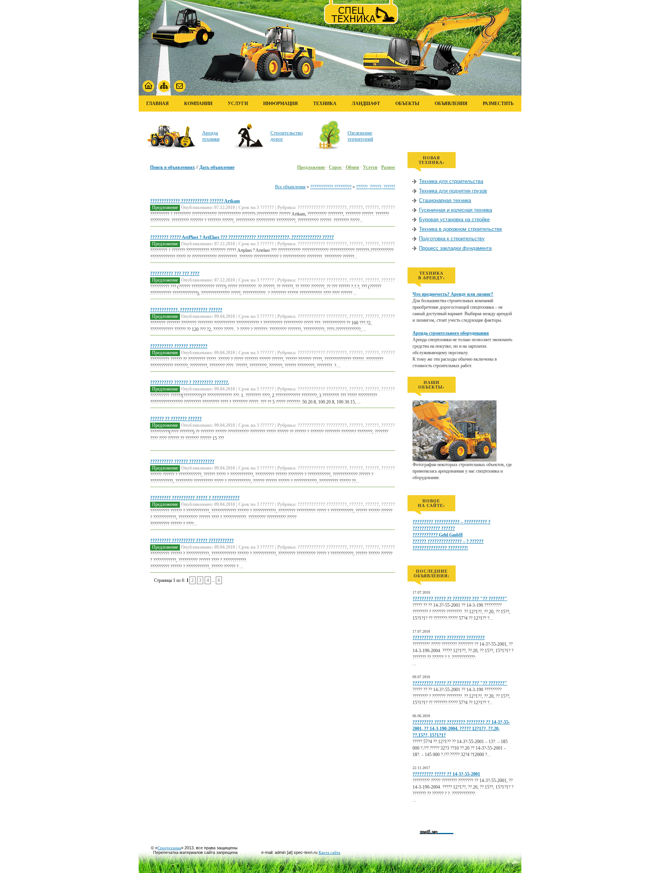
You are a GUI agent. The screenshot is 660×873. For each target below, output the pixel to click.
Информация (280, 103)
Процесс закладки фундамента (455, 248)
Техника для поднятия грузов (453, 191)
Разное (388, 167)
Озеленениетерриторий (360, 136)
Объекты (407, 103)
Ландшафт (366, 103)
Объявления (451, 103)
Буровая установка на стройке (454, 219)
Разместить (498, 103)
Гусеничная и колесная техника (455, 210)
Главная (157, 103)
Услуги (238, 103)
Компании (198, 103)
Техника (324, 103)
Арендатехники (211, 136)
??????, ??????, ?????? (375, 187)
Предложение (311, 167)
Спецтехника (169, 847)
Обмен (352, 167)
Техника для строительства (451, 181)
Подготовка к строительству (452, 238)
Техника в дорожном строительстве (460, 229)
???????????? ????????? (330, 187)
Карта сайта (329, 852)
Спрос (335, 167)
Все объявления (290, 187)
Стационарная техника (445, 200)
